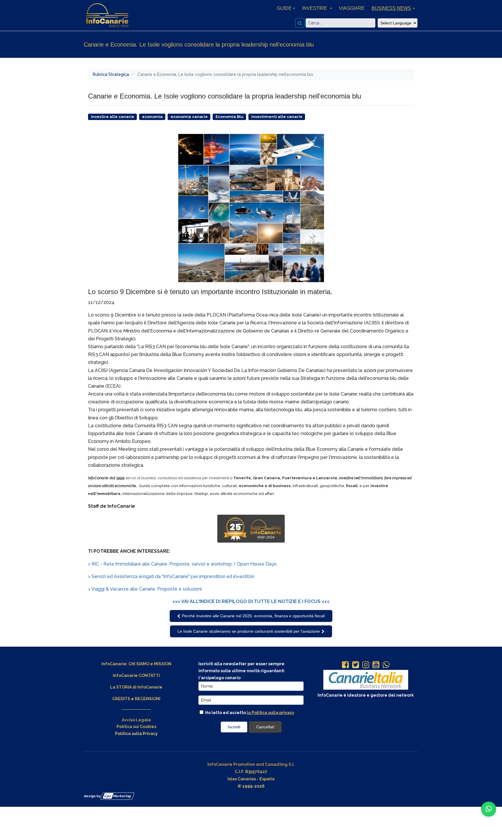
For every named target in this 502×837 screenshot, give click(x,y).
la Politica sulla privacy (270, 712)
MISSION (162, 663)
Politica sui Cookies (136, 726)
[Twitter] (355, 665)
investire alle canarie (112, 116)
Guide (284, 8)
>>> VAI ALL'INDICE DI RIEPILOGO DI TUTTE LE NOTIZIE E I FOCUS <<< (251, 601)
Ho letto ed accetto (249, 712)
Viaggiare (352, 8)
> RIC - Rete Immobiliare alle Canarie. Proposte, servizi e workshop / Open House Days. (182, 564)
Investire (315, 8)
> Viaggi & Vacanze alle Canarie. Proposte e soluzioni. (145, 589)
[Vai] (299, 23)
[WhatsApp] (386, 665)
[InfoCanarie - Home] (107, 15)
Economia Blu (229, 116)
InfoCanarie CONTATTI (136, 675)
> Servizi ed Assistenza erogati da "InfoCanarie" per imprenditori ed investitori (171, 576)
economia (152, 116)
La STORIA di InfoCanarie (136, 687)
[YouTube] (375, 665)
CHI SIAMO (138, 663)
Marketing (118, 796)
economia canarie (189, 116)
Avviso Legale (136, 720)
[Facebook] (345, 665)
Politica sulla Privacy (136, 733)
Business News (391, 8)
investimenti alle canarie (276, 116)
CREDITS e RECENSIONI (136, 698)
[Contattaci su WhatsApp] (488, 809)
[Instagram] (365, 665)
